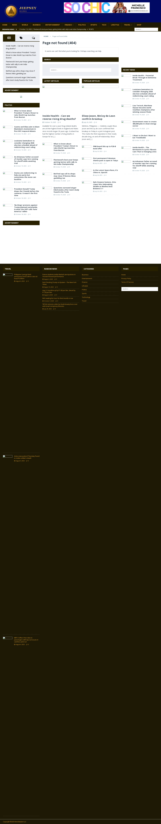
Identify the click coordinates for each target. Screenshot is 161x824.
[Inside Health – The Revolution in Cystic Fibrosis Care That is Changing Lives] (126, 149)
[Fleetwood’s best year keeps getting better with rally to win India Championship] (47, 162)
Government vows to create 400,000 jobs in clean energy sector (145, 123)
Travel (127, 25)
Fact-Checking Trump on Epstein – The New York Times (59, 283)
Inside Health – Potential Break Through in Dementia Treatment (144, 77)
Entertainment (52, 25)
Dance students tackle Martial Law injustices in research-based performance (59, 275)
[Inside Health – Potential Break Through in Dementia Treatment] (126, 78)
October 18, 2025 (21, 198)
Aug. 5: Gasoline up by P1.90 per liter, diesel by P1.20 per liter (58, 291)
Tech (104, 25)
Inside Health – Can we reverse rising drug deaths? (59, 117)
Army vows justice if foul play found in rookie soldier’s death (26, 457)
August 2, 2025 (48, 279)
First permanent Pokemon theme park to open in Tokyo (105, 159)
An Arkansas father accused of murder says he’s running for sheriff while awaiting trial (26, 160)
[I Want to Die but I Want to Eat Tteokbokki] (126, 138)
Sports (94, 25)
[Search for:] (146, 29)
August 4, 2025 (20, 281)
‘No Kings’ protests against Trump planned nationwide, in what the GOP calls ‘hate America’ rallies (26, 208)
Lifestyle (115, 25)
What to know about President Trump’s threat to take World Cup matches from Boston (66, 147)
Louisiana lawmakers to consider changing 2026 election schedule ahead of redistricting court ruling (25, 144)
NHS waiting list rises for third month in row (57, 298)
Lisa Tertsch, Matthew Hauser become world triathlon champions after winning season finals (144, 108)
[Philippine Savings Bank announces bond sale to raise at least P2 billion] (7, 361)
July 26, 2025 (88, 122)
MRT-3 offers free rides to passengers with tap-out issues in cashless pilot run (26, 640)
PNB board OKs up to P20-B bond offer (104, 147)
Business (37, 25)
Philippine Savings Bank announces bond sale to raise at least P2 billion (25, 276)
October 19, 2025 (50, 122)
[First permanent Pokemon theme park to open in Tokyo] (86, 160)
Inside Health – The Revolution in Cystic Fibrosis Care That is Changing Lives (144, 149)
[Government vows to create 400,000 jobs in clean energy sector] (126, 124)
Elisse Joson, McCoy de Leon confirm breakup (98, 117)
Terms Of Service (127, 282)
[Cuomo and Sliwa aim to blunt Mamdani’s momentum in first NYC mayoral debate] (7, 129)
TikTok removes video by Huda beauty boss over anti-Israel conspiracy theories (59, 305)
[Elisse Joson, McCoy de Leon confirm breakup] (100, 99)
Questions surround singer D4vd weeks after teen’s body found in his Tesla (66, 190)
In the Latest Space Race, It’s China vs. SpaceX (105, 171)
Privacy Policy (126, 278)
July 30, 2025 (48, 309)
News (14, 25)
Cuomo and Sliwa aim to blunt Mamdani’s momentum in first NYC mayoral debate (26, 129)
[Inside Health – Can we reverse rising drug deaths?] (60, 99)
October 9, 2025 (49, 301)
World (25, 25)
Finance (68, 25)
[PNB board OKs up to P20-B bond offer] (86, 148)
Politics (82, 25)
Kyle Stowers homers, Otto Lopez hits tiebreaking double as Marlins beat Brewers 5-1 (104, 185)
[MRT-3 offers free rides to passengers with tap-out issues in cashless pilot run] (7, 725)
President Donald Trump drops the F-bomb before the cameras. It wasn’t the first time (26, 192)
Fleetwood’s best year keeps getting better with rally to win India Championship (66, 162)
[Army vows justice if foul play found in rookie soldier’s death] (7, 543)
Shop (139, 25)
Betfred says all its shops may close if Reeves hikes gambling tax (65, 176)
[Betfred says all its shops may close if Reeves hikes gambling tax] (47, 176)
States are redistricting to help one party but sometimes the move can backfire (25, 176)
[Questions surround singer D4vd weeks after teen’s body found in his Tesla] (47, 190)
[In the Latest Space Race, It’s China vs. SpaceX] (86, 172)
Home (4, 25)
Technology (86, 297)
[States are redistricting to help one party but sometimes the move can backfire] (7, 175)
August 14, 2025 (49, 287)
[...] (54, 136)
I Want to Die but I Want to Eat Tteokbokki (144, 136)
